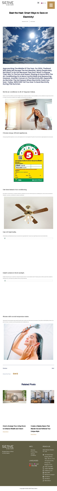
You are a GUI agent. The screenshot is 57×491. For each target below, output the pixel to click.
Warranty (33, 450)
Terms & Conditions (33, 454)
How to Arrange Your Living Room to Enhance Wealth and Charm (14, 427)
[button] (38, 2)
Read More (5, 431)
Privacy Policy (34, 452)
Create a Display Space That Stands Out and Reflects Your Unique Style (40, 429)
